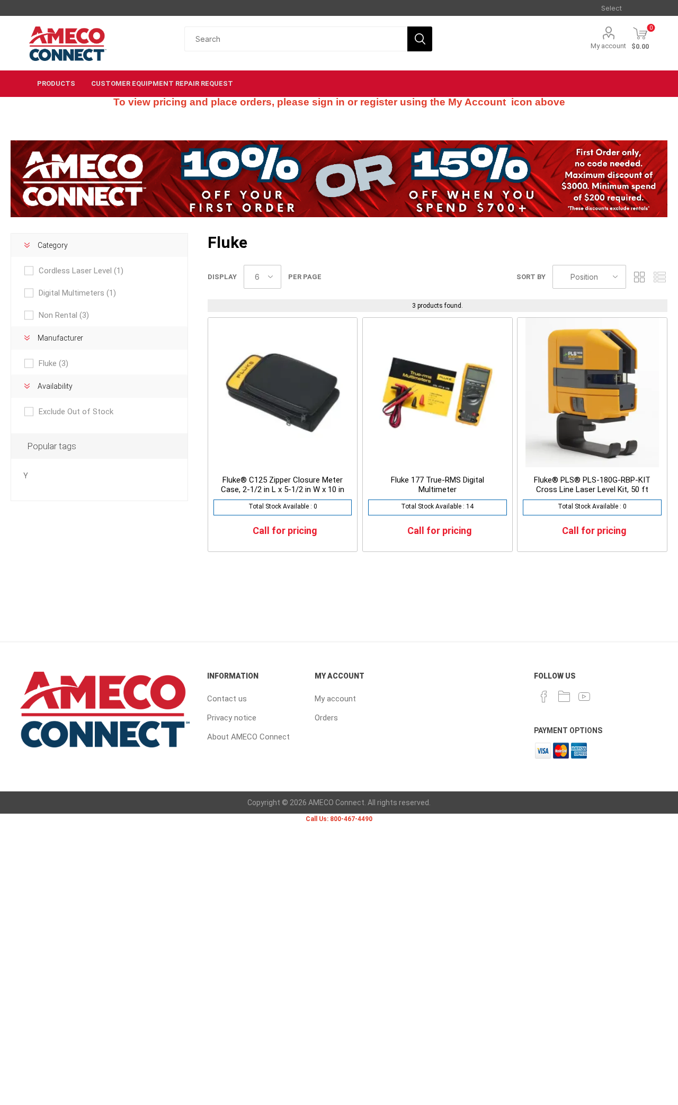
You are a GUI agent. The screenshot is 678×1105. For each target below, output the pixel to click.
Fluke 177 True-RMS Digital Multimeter (437, 484)
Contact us (227, 698)
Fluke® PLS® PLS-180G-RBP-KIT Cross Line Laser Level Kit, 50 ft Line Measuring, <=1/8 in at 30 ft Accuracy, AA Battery (592, 494)
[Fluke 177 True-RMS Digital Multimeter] (437, 392)
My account (608, 46)
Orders (326, 718)
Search (419, 38)
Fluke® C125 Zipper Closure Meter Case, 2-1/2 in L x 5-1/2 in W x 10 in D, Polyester (282, 489)
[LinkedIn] (564, 696)
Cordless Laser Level (81, 270)
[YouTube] (584, 696)
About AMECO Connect (248, 737)
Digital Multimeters (77, 293)
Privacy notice (231, 718)
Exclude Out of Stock (76, 411)
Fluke (53, 363)
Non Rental (64, 315)
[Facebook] (544, 696)
